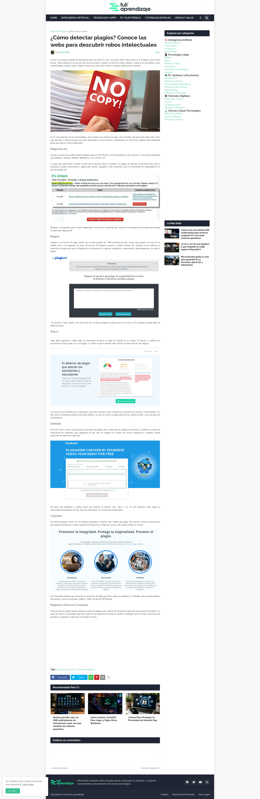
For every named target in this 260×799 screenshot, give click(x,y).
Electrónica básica (173, 81)
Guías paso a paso (173, 99)
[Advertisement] (105, 643)
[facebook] (187, 782)
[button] (200, 18)
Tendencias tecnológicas (176, 69)
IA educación (170, 46)
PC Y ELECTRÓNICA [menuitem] (130, 17)
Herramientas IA (172, 43)
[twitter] (193, 782)
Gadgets (168, 72)
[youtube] (200, 782)
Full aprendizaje (76, 794)
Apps (167, 60)
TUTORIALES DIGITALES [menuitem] (158, 17)
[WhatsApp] (90, 677)
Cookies (164, 794)
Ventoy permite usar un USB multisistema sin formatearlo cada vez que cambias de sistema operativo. (67, 723)
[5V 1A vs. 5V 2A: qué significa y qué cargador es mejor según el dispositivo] (171, 247)
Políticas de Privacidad (183, 794)
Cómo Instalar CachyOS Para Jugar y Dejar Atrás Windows (103, 720)
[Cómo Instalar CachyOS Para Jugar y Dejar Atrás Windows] (105, 703)
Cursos (167, 102)
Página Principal (58, 31)
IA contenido (170, 51)
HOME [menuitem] (53, 17)
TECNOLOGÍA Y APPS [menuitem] (104, 17)
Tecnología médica (173, 119)
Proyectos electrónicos (175, 87)
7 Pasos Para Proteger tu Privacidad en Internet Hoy (142, 719)
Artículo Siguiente (149, 768)
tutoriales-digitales (86, 669)
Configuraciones (172, 105)
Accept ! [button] (13, 791)
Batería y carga (172, 63)
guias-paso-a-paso (77, 31)
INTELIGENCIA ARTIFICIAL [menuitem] (75, 17)
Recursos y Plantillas (174, 107)
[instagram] (207, 782)
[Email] (102, 677)
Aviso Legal (204, 794)
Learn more (28, 784)
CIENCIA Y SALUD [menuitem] (184, 17)
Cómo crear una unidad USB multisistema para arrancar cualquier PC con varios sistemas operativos (195, 234)
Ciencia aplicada (172, 116)
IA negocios (170, 48)
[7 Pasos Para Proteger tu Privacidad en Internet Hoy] (143, 703)
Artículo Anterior (60, 768)
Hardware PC (171, 78)
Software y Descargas (175, 93)
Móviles (168, 57)
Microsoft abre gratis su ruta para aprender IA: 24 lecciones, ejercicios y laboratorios (195, 261)
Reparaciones (171, 90)
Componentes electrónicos (177, 84)
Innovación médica (173, 113)
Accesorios (169, 66)
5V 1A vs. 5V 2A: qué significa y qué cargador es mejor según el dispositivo (195, 247)
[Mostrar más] (108, 677)
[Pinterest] (96, 677)
